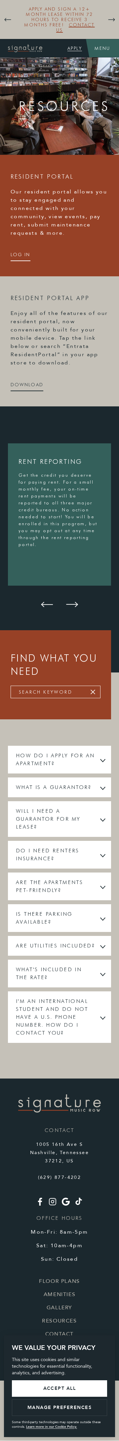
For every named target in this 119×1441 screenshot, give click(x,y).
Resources (59, 1320)
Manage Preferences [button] (59, 1407)
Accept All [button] (59, 1388)
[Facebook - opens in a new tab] (40, 1204)
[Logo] (59, 1111)
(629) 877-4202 (59, 1177)
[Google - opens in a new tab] (66, 1204)
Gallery (59, 1307)
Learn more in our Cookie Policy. (51, 1426)
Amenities (59, 1294)
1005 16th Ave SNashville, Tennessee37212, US (59, 1152)
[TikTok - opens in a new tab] (78, 1203)
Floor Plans (59, 1281)
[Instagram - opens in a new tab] (53, 1204)
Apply (74, 48)
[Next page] (111, 19)
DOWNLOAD (27, 384)
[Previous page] (7, 19)
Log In (20, 254)
